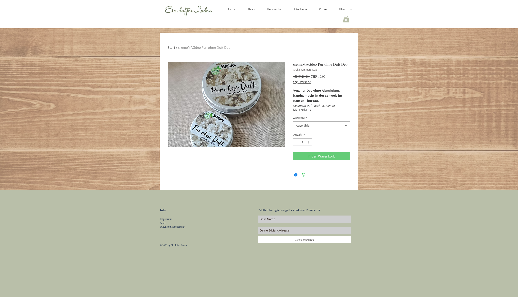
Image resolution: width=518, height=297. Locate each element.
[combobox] (321, 125)
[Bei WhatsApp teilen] (303, 174)
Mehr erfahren (303, 109)
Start (171, 47)
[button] (346, 18)
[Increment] (308, 142)
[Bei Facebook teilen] (295, 174)
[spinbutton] (302, 142)
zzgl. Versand (302, 82)
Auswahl (300, 118)
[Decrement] (296, 142)
